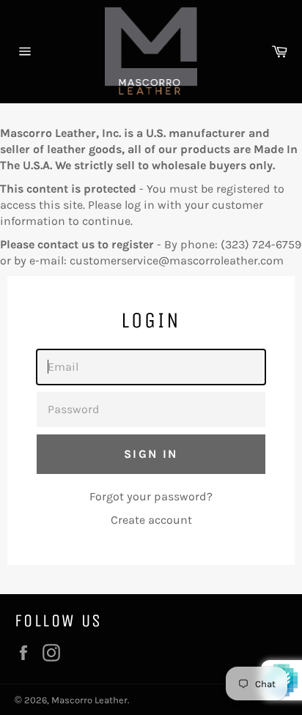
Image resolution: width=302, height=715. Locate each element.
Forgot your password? (151, 496)
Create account (151, 520)
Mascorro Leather (89, 699)
